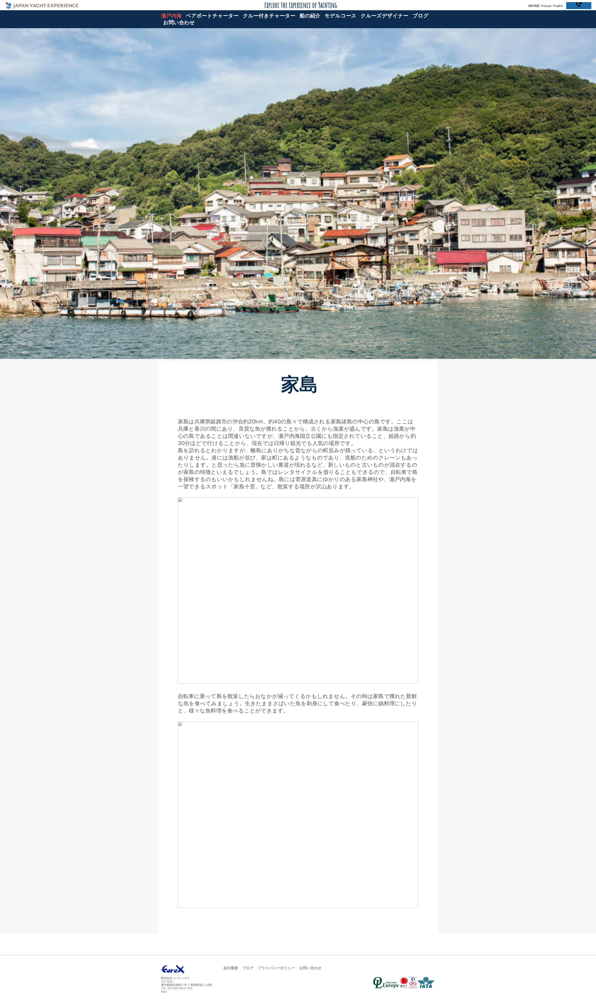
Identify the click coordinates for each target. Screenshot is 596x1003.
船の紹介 (310, 15)
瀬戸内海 (171, 15)
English (558, 5)
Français (546, 5)
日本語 (535, 5)
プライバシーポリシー (276, 968)
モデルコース (340, 15)
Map (164, 991)
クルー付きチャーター (269, 15)
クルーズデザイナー (384, 15)
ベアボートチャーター (212, 15)
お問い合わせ (179, 22)
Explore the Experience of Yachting (300, 5)
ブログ (421, 15)
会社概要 (230, 968)
